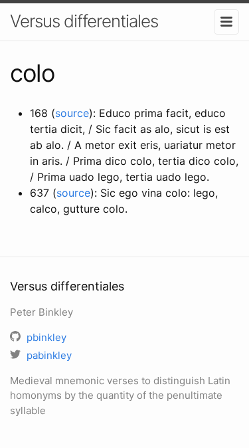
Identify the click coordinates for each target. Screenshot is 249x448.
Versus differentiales (84, 21)
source (72, 113)
